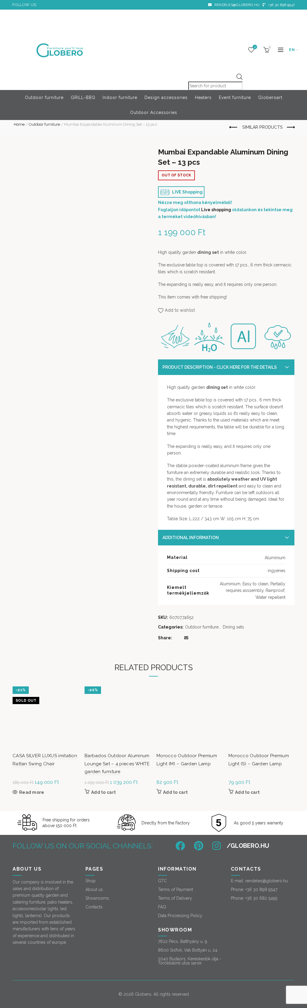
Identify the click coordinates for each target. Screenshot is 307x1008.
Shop (90, 880)
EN (292, 50)
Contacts (94, 906)
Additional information (190, 537)
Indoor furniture (120, 97)
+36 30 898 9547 (281, 5)
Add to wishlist (180, 310)
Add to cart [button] (103, 792)
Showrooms (97, 898)
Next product (290, 128)
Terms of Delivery (175, 898)
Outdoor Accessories (153, 112)
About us (94, 889)
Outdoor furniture (44, 97)
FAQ (162, 906)
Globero (143, 994)
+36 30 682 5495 (261, 898)
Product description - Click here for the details (219, 367)
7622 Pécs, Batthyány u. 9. (183, 941)
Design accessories (166, 97)
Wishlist (255, 47)
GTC (162, 880)
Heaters (203, 97)
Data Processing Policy (180, 915)
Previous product (233, 128)
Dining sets (233, 627)
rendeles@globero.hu (236, 5)
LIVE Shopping (187, 192)
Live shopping (216, 209)
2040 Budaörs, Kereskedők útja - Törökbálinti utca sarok (189, 960)
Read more (31, 792)
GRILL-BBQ (83, 97)
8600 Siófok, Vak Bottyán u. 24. (188, 950)
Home (19, 124)
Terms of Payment (175, 889)
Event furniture (235, 97)
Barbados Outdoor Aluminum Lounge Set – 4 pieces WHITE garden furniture (117, 763)
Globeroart (270, 97)
